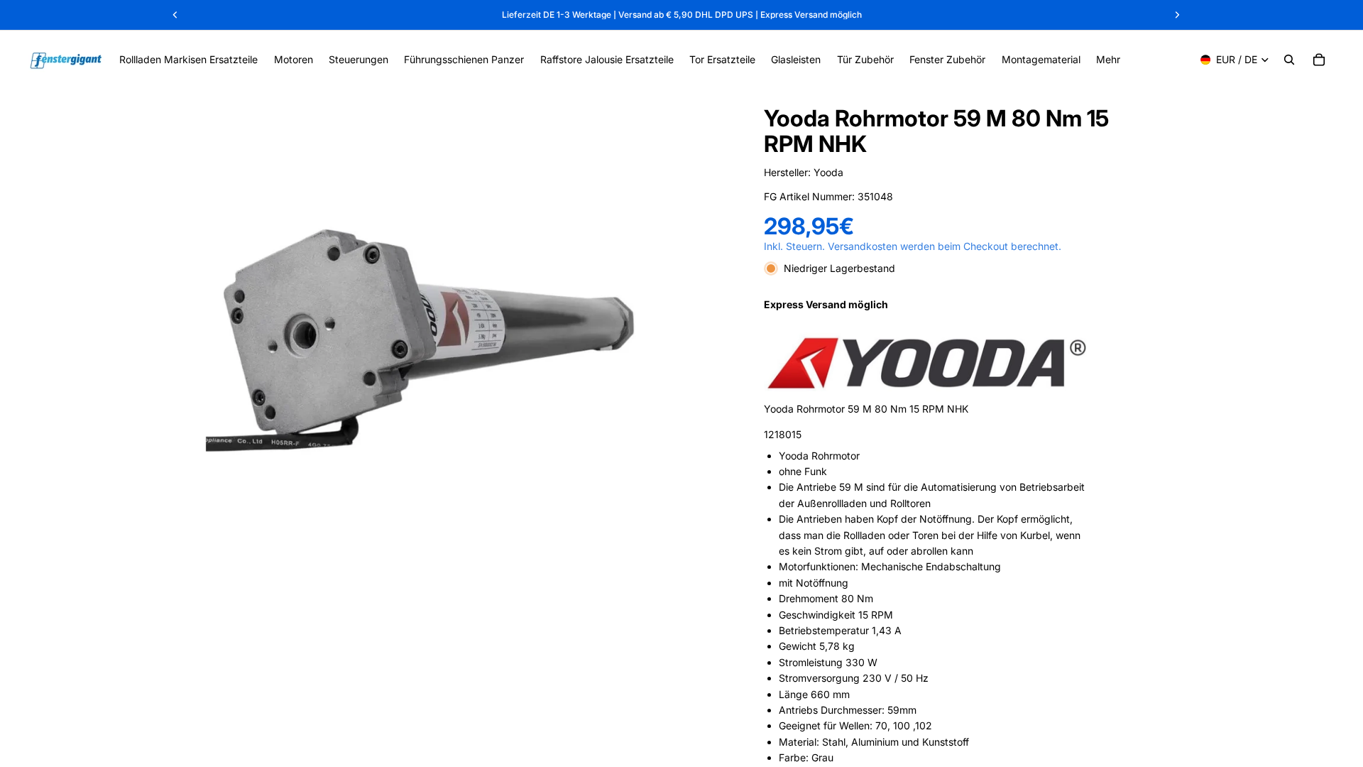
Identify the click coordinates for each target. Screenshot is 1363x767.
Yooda (828, 172)
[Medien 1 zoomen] (417, 343)
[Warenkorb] (1319, 59)
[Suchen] (1289, 59)
